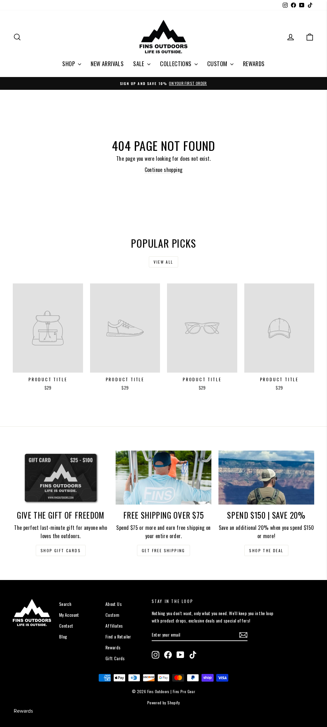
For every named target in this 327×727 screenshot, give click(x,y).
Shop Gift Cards (61, 550)
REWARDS (254, 63)
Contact (66, 625)
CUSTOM (218, 63)
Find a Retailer (118, 636)
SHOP (69, 63)
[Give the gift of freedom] (61, 478)
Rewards (113, 647)
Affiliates (114, 625)
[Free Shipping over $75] (163, 478)
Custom (112, 614)
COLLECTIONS (176, 63)
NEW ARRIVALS (107, 63)
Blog (63, 636)
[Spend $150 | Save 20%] (266, 478)
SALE (139, 63)
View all (163, 262)
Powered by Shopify (163, 702)
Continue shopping (164, 170)
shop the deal (266, 550)
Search (65, 603)
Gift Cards (115, 658)
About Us (113, 603)
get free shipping (163, 550)
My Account (69, 614)
